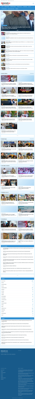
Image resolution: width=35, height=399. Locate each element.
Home (2, 6)
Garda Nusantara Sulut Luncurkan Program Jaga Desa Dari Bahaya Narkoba (16, 68)
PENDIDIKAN (25, 6)
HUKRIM (3, 294)
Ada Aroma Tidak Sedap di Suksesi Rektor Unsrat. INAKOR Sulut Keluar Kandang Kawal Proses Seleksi (8, 241)
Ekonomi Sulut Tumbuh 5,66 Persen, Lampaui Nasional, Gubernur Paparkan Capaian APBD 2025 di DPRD (8, 215)
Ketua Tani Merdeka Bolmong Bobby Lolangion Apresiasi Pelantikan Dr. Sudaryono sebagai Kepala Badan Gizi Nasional (18, 271)
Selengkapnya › (32, 73)
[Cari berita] (33, 3)
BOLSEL (2, 375)
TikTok (8, 354)
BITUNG (3, 282)
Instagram (5, 354)
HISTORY (3, 291)
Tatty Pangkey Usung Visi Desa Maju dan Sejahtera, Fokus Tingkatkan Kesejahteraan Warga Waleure (25, 176)
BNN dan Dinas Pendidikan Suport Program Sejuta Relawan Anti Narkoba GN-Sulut (8, 149)
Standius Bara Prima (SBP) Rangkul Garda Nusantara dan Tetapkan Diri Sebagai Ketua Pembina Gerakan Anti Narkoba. (19, 60)
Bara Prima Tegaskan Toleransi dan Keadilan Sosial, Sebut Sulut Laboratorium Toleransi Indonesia (25, 388)
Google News (13, 354)
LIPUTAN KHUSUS (4, 299)
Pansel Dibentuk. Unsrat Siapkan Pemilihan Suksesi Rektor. (25, 241)
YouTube (10, 354)
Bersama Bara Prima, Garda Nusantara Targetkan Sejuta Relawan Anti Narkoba (17, 55)
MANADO (3, 301)
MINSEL (3, 304)
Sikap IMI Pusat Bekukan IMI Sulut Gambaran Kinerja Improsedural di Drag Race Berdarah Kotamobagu (25, 119)
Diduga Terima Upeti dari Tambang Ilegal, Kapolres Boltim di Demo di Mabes (24, 188)
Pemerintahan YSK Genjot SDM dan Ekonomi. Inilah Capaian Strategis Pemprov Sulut (25, 215)
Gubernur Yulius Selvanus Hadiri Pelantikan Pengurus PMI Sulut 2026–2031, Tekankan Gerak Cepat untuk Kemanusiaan (19, 42)
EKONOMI (3, 289)
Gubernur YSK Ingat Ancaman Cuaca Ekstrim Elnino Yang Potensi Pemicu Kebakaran (25, 203)
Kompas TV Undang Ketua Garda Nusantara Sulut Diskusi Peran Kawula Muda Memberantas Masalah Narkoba (8, 229)
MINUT (2, 306)
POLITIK (29, 6)
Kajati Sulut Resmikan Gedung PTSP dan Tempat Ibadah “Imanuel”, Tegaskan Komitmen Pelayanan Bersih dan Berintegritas (25, 149)
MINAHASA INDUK (4, 303)
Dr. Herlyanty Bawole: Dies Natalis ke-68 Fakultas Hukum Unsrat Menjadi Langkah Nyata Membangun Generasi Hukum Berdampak (18, 33)
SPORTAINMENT (4, 313)
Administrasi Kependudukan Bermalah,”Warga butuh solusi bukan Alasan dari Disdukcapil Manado (25, 84)
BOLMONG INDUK (4, 284)
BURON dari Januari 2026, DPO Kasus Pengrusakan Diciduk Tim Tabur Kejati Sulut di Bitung (26, 384)
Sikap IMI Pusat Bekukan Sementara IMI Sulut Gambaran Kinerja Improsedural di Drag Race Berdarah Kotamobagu (8, 119)
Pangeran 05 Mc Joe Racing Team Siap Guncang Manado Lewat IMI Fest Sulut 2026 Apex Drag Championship (19, 46)
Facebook (2, 354)
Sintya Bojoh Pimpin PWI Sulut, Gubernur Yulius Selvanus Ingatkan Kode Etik (8, 188)
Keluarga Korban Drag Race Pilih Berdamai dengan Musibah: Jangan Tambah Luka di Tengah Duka (25, 108)
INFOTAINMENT (4, 296)
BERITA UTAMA (7, 6)
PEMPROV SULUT (19, 6)
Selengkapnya (31, 318)
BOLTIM (2, 376)
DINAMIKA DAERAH (13, 6)
